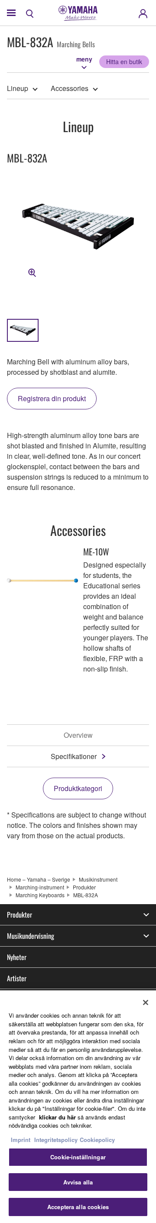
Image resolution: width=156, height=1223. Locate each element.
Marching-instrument (40, 887)
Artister (16, 978)
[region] (78, 1106)
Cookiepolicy (97, 1139)
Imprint (20, 1139)
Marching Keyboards (40, 895)
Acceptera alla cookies (78, 1207)
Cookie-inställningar (78, 1157)
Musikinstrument (98, 879)
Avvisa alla (78, 1182)
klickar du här (57, 1117)
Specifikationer (74, 756)
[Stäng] (145, 1002)
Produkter (84, 887)
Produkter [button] (19, 914)
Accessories (69, 88)
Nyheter (16, 957)
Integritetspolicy (56, 1139)
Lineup (17, 88)
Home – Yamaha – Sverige (38, 879)
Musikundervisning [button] (30, 936)
